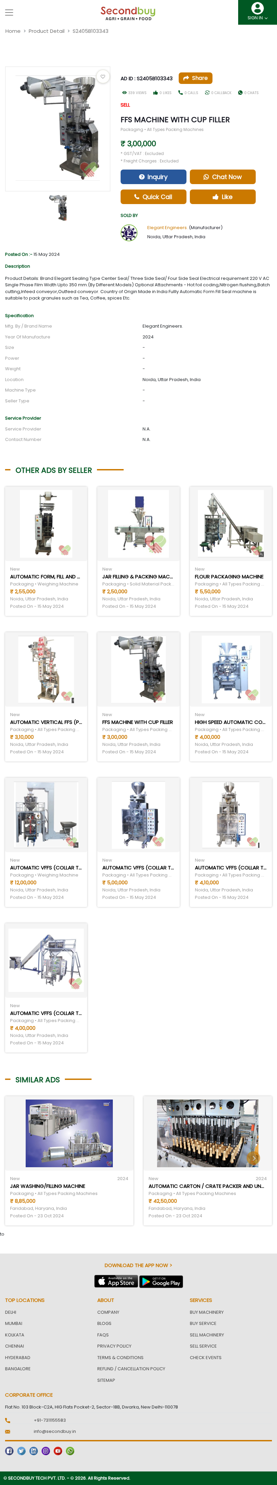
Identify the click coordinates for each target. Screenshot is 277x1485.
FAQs (103, 1335)
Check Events (206, 1357)
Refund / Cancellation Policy (131, 1369)
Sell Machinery (207, 1335)
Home (13, 31)
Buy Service (203, 1323)
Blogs (104, 1323)
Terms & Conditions (120, 1357)
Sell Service (203, 1346)
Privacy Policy (114, 1346)
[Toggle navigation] (9, 12)
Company (108, 1312)
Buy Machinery (207, 1312)
